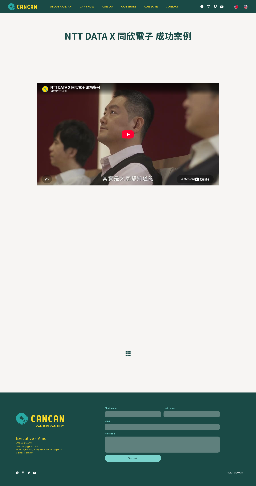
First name (111, 408)
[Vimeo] (215, 7)
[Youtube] (222, 7)
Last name (169, 408)
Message (110, 433)
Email (108, 420)
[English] (245, 7)
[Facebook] (202, 7)
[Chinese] (236, 7)
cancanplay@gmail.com (27, 446)
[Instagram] (209, 7)
